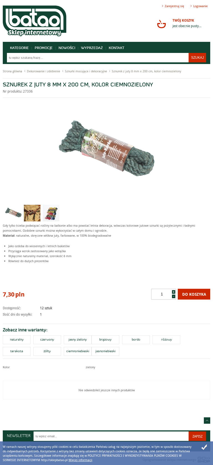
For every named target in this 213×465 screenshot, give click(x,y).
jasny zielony (78, 339)
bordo (136, 339)
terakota (16, 351)
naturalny (17, 339)
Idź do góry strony (207, 420)
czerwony (47, 339)
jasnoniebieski (105, 351)
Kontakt (116, 48)
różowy (166, 339)
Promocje (44, 48)
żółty (47, 351)
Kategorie (19, 48)
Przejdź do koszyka (161, 23)
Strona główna (12, 71)
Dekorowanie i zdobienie (43, 71)
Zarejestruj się (174, 6)
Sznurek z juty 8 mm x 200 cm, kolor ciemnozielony (146, 71)
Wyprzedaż (92, 48)
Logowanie (200, 6)
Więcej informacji (80, 460)
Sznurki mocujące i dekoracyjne (86, 71)
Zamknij (204, 447)
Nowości (67, 48)
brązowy (105, 339)
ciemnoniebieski (77, 351)
